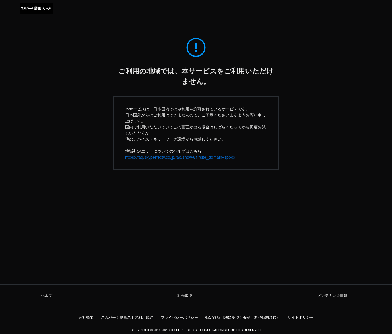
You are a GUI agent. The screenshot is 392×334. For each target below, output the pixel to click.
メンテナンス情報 (332, 295)
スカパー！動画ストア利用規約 (127, 317)
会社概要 (86, 317)
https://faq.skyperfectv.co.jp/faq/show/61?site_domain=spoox (180, 157)
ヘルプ (46, 295)
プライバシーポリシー (179, 317)
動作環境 (184, 295)
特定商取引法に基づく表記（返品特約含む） (242, 317)
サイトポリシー (301, 317)
